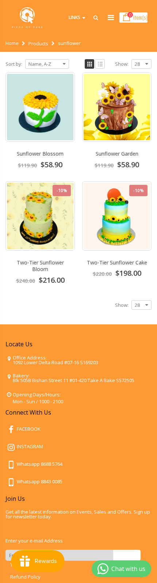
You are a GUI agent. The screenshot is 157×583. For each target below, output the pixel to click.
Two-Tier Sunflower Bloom (40, 266)
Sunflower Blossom (40, 153)
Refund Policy (25, 577)
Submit (127, 555)
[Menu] (111, 17)
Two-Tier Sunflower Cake (117, 262)
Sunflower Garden (117, 153)
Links (74, 17)
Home (12, 43)
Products (38, 43)
